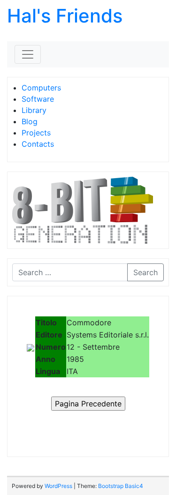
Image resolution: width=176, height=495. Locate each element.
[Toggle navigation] (28, 54)
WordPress (58, 485)
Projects (36, 132)
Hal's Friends (64, 15)
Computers (41, 87)
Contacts (38, 144)
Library (34, 110)
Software (38, 99)
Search (145, 272)
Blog (30, 121)
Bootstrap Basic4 (120, 485)
